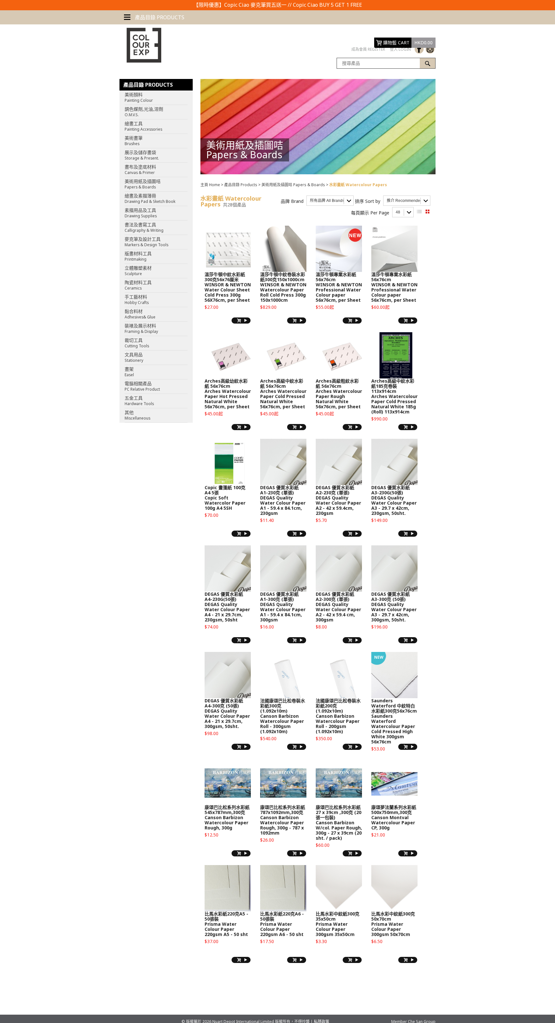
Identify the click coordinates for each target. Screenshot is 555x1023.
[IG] (430, 49)
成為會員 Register (368, 49)
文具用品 (134, 357)
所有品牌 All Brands (327, 200)
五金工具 (139, 400)
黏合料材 (140, 314)
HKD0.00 (423, 42)
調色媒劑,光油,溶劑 (144, 111)
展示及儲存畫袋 (142, 155)
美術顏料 (139, 97)
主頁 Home (210, 184)
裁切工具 (137, 343)
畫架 (129, 371)
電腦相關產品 (142, 386)
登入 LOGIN (400, 49)
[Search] (428, 63)
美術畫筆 (134, 140)
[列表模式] (419, 211)
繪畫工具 (143, 126)
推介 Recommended (404, 200)
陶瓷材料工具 (138, 285)
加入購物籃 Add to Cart (241, 320)
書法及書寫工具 (144, 227)
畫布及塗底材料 (140, 169)
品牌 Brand (292, 201)
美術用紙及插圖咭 (143, 184)
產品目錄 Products (240, 184)
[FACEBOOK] (419, 49)
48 (398, 212)
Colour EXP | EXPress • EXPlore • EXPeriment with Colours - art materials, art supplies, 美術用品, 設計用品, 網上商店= (140, 45)
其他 (137, 415)
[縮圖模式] (427, 211)
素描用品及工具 (141, 213)
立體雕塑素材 (138, 270)
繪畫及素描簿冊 (150, 198)
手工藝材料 (137, 299)
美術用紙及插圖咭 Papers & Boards (293, 184)
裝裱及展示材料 (141, 328)
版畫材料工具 (138, 256)
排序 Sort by (367, 201)
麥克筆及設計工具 (146, 241)
